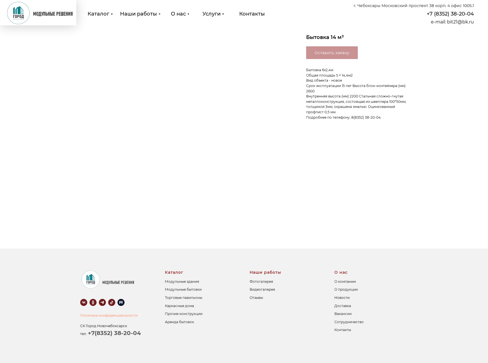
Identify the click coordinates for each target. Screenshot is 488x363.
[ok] (93, 302)
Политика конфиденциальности (109, 315)
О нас (178, 14)
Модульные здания (182, 281)
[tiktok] (111, 302)
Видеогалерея (262, 289)
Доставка (342, 306)
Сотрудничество (349, 322)
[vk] (83, 302)
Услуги (211, 14)
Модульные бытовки (183, 289)
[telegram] (102, 302)
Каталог (98, 14)
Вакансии (343, 314)
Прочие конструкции (183, 314)
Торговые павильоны (183, 297)
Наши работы (138, 14)
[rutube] (121, 302)
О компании (345, 281)
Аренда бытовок (179, 322)
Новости (342, 297)
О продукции (346, 289)
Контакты (252, 14)
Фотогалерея (261, 281)
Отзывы (256, 297)
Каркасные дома (179, 306)
